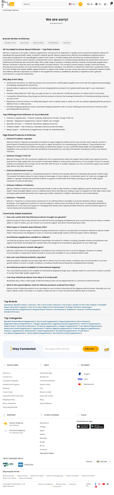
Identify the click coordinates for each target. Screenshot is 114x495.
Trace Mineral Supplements (90, 326)
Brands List (44, 377)
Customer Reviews (47, 381)
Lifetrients (8, 305)
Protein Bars (83, 331)
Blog (42, 400)
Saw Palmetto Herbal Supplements (67, 333)
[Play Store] (97, 427)
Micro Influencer (9, 403)
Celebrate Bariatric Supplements (17, 309)
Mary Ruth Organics (18, 307)
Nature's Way (38, 43)
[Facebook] (96, 484)
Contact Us (7, 377)
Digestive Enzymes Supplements (66, 324)
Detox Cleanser (83, 321)
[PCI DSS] (8, 465)
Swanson (66, 43)
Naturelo (57, 305)
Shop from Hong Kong (55, 476)
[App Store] (83, 427)
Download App (46, 373)
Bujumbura (44, 423)
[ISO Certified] (25, 464)
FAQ (41, 388)
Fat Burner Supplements (47, 326)
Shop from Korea (72, 476)
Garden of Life (10, 43)
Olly (30, 307)
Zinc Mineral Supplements (66, 331)
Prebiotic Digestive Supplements (58, 328)
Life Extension (53, 43)
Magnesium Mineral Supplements (17, 324)
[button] (90, 4)
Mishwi (42, 434)
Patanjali (102, 305)
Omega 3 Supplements (67, 326)
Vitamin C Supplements (13, 331)
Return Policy (45, 384)
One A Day (66, 305)
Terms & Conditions (45, 484)
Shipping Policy (9, 400)
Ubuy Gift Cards (46, 396)
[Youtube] (104, 484)
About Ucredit (45, 392)
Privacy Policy (61, 484)
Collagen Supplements (42, 324)
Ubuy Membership (10, 407)
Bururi (42, 446)
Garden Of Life (78, 305)
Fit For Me (37, 307)
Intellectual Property (11, 384)
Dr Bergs (69, 307)
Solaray (80, 309)
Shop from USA (8, 476)
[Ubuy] (11, 4)
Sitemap (6, 388)
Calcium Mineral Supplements (39, 333)
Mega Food (47, 307)
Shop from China (88, 476)
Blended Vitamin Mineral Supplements (19, 321)
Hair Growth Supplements (47, 321)
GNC (39, 305)
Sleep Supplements (67, 321)
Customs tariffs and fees (13, 396)
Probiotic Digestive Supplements (86, 328)
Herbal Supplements (45, 331)
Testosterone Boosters (26, 326)
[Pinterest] (96, 487)
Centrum (32, 305)
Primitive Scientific (92, 309)
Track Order (8, 392)
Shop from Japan (37, 476)
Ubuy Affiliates (46, 403)
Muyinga (43, 438)
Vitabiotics (71, 309)
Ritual (6, 307)
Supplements (38, 328)
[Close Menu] (2, 4)
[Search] (80, 4)
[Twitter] (108, 484)
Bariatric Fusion (20, 305)
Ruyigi (42, 442)
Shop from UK (22, 476)
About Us (6, 373)
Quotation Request (10, 381)
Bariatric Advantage (82, 307)
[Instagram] (100, 484)
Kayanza (43, 449)
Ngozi (42, 430)
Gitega (42, 427)
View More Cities (47, 453)
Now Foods (24, 43)
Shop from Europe (25, 478)
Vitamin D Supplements (90, 324)
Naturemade (58, 307)
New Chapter (91, 305)
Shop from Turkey (9, 478)
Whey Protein (9, 326)
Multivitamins (30, 331)
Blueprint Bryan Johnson (43, 309)
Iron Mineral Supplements (14, 333)
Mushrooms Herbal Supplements (17, 328)
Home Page (7, 10)
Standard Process (11, 312)
